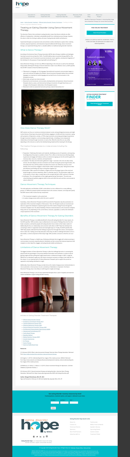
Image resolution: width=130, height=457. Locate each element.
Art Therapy (26, 341)
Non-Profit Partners (75, 432)
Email (71, 400)
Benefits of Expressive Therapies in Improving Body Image (99, 19)
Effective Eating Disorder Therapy (31, 319)
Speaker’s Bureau (95, 427)
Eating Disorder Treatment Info (45, 15)
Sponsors (72, 429)
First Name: (54, 400)
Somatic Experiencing (28, 339)
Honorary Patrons (75, 427)
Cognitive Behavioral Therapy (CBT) (32, 323)
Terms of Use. (87, 448)
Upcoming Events (95, 429)
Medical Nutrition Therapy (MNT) (31, 337)
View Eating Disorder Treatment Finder (100, 104)
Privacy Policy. (79, 448)
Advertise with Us (75, 434)
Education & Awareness (31, 15)
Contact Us (73, 424)
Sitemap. (73, 448)
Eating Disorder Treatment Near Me (61, 15)
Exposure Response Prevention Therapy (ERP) (35, 327)
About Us (17, 7)
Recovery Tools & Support (77, 15)
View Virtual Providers (99, 32)
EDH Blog (89, 15)
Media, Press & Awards (96, 424)
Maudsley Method (27, 335)
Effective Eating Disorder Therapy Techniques (50, 22)
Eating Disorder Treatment (31, 22)
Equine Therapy (27, 343)
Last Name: (63, 400)
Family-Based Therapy (29, 333)
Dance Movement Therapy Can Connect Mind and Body (99, 21)
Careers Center (94, 432)
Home (21, 22)
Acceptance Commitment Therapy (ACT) (33, 321)
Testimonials (94, 422)
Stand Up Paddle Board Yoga (30, 344)
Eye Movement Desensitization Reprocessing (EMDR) (36, 329)
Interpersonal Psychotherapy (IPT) (32, 331)
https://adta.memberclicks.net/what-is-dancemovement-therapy (40, 354)
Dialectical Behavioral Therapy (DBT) (32, 325)
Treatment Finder (95, 434)
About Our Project (99, 15)
